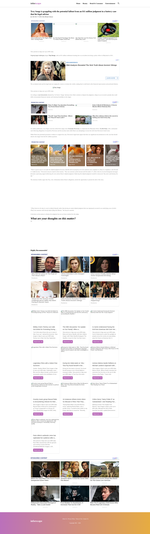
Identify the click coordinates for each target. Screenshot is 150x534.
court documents (42, 95)
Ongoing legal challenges (37, 55)
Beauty (85, 3)
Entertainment (110, 3)
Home (78, 3)
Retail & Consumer (96, 3)
